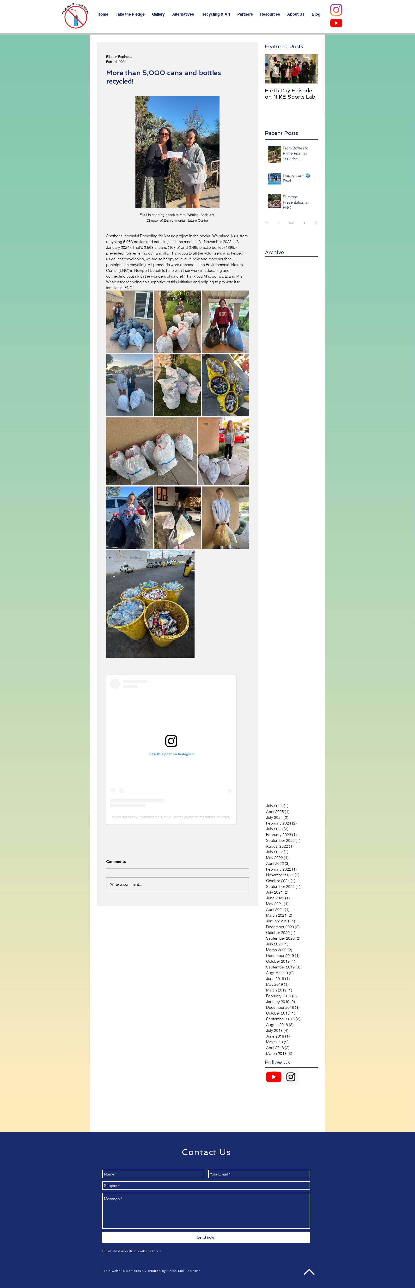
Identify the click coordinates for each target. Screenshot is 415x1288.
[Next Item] (310, 68)
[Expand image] (129, 322)
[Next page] (304, 223)
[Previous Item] (272, 68)
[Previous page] (278, 223)
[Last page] (315, 223)
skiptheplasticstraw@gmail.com (137, 1251)
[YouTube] (336, 23)
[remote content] (177, 750)
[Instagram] (336, 10)
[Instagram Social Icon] (291, 1077)
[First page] (266, 223)
